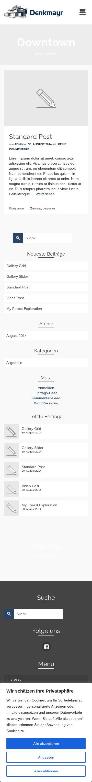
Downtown (49, 208)
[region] (46, 732)
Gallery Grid (16, 266)
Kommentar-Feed (46, 398)
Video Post (15, 298)
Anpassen (46, 757)
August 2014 (16, 336)
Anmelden (46, 388)
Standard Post (17, 287)
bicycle (37, 208)
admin (19, 144)
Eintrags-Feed (45, 393)
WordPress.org (46, 403)
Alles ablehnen (46, 771)
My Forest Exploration (24, 309)
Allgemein (18, 208)
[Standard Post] (46, 98)
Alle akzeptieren (46, 743)
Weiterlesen (45, 194)
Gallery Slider (17, 276)
